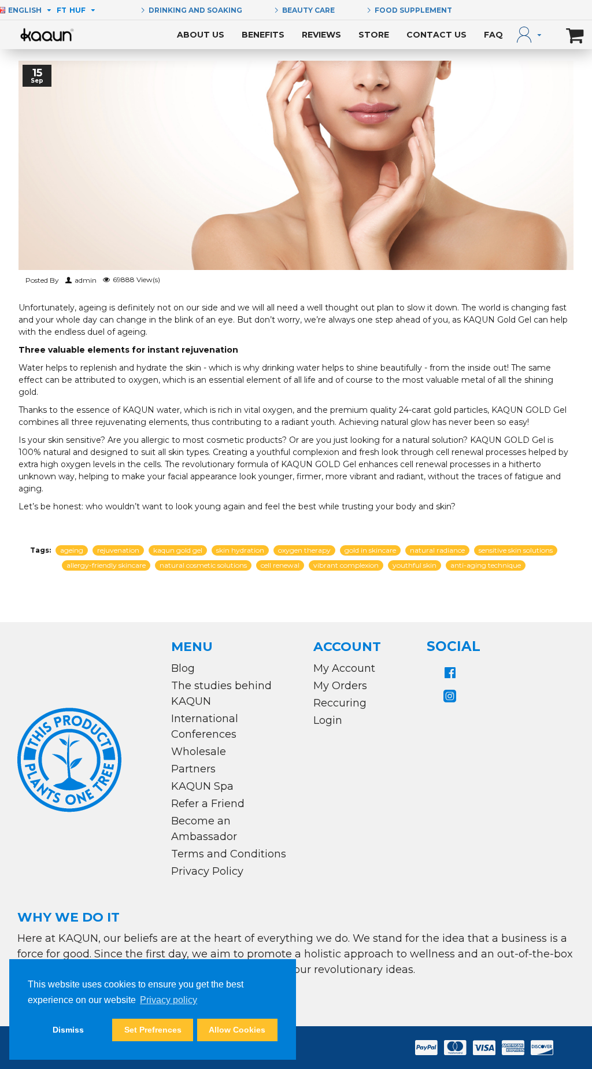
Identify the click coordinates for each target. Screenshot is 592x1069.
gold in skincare (370, 550)
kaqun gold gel (177, 550)
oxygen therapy (304, 550)
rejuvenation (118, 550)
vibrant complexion (346, 565)
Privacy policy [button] (168, 1000)
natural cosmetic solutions (203, 565)
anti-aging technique (485, 565)
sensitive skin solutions (516, 550)
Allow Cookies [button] (237, 1029)
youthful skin (414, 565)
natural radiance (437, 550)
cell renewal (280, 565)
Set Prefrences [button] (153, 1029)
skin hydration (240, 550)
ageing (71, 550)
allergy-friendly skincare (106, 565)
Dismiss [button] (68, 1029)
